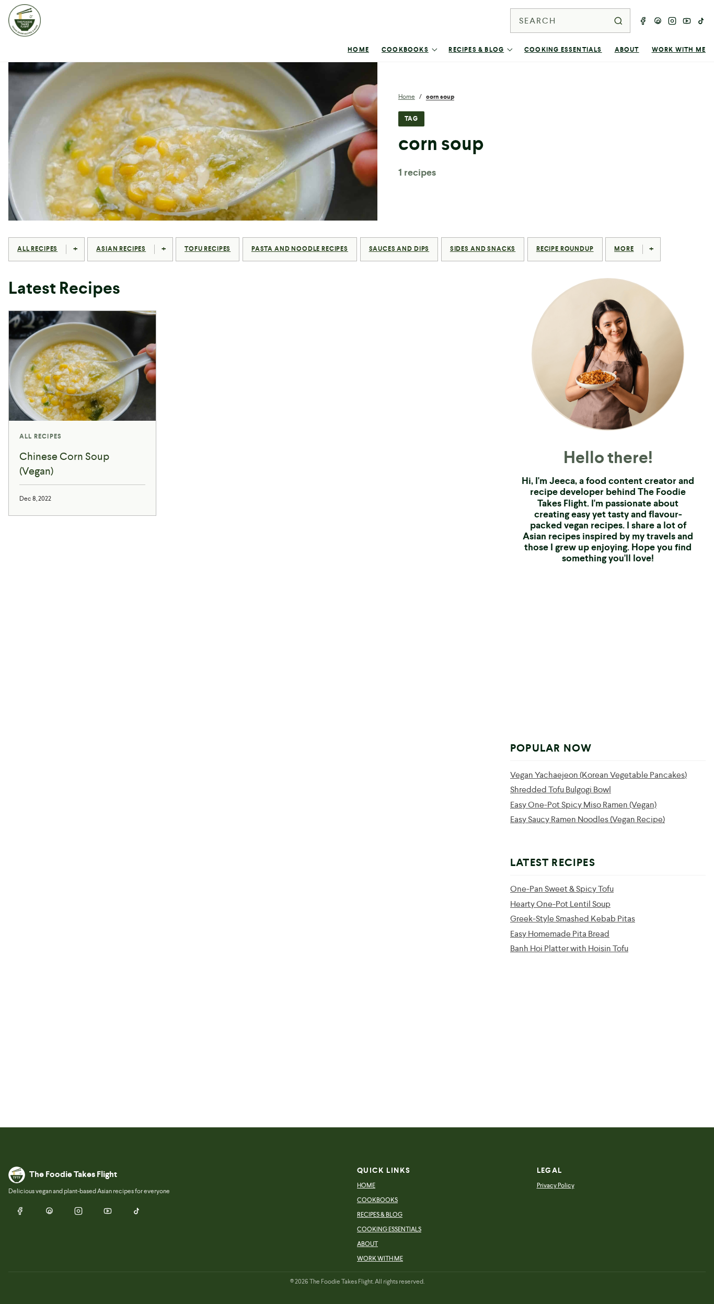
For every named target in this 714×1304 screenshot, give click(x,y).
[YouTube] (687, 21)
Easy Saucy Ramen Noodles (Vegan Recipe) (587, 819)
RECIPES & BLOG (476, 49)
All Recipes (37, 249)
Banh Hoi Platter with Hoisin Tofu (569, 948)
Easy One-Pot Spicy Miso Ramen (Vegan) (583, 804)
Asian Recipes (121, 249)
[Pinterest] (657, 21)
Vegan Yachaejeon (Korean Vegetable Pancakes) (598, 774)
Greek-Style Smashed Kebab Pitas (572, 918)
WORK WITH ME (679, 49)
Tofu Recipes (208, 249)
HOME (358, 49)
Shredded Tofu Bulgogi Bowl (560, 789)
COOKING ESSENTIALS (563, 49)
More (624, 249)
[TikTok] (701, 21)
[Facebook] (643, 21)
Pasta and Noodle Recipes (299, 249)
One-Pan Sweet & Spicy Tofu (562, 888)
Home (406, 97)
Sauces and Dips (399, 249)
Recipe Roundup (565, 249)
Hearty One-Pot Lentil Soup (560, 903)
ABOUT (627, 49)
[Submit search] (618, 20)
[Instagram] (672, 21)
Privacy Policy (555, 1185)
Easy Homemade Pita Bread (559, 933)
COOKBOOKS (405, 49)
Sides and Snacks (482, 249)
